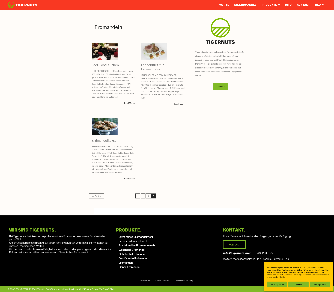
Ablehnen (298, 284)
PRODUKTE (269, 4)
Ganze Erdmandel (129, 266)
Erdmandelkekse (104, 140)
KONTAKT (303, 4)
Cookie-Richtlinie (279, 277)
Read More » (129, 102)
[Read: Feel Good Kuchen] (105, 51)
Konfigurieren (320, 284)
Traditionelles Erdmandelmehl (137, 245)
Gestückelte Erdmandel (133, 258)
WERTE (224, 4)
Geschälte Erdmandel (132, 249)
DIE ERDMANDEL (245, 4)
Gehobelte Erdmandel (132, 254)
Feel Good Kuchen (105, 65)
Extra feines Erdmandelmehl (136, 236)
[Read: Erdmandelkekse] (105, 126)
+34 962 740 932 (263, 253)
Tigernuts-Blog (280, 258)
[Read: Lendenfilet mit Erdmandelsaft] (154, 51)
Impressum (145, 280)
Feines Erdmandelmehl (133, 241)
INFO (288, 4)
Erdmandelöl (126, 262)
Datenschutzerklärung (184, 280)
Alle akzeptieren (277, 284)
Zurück (96, 196)
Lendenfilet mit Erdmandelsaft (152, 67)
